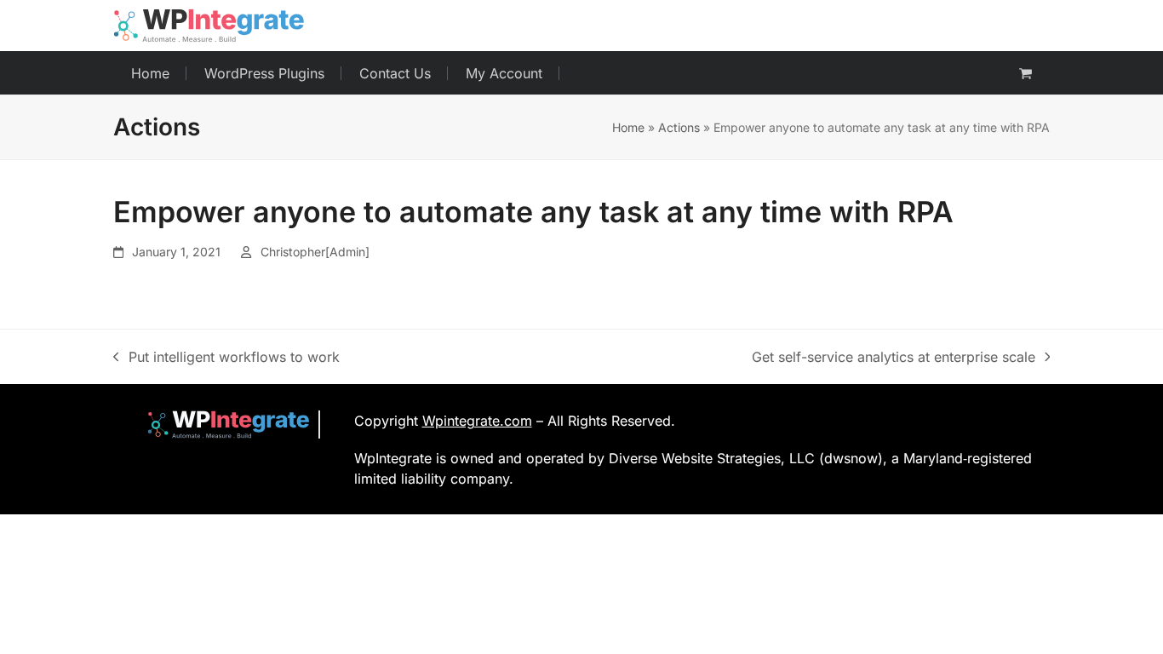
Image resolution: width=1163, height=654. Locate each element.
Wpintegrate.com (477, 420)
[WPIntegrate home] (220, 424)
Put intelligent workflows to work (226, 357)
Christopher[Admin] (315, 251)
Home (628, 127)
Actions (679, 127)
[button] (1025, 73)
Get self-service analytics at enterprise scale (893, 357)
